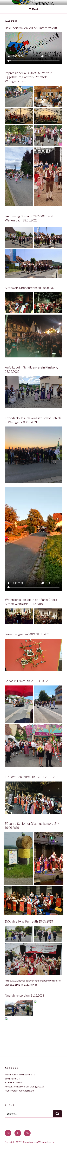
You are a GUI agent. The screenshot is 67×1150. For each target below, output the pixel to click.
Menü (35, 9)
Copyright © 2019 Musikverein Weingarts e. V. (29, 1142)
